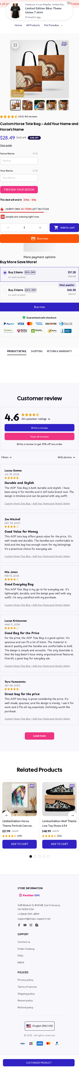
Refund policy (25, 1007)
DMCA (21, 962)
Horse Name (7, 153)
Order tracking (26, 948)
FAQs (20, 955)
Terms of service (27, 986)
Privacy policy (25, 979)
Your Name (6, 170)
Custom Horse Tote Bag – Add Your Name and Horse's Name (37, 503)
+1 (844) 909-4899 (28, 914)
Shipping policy (26, 993)
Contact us (24, 942)
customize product (38, 1062)
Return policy (25, 1000)
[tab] (31, 856)
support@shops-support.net (34, 918)
